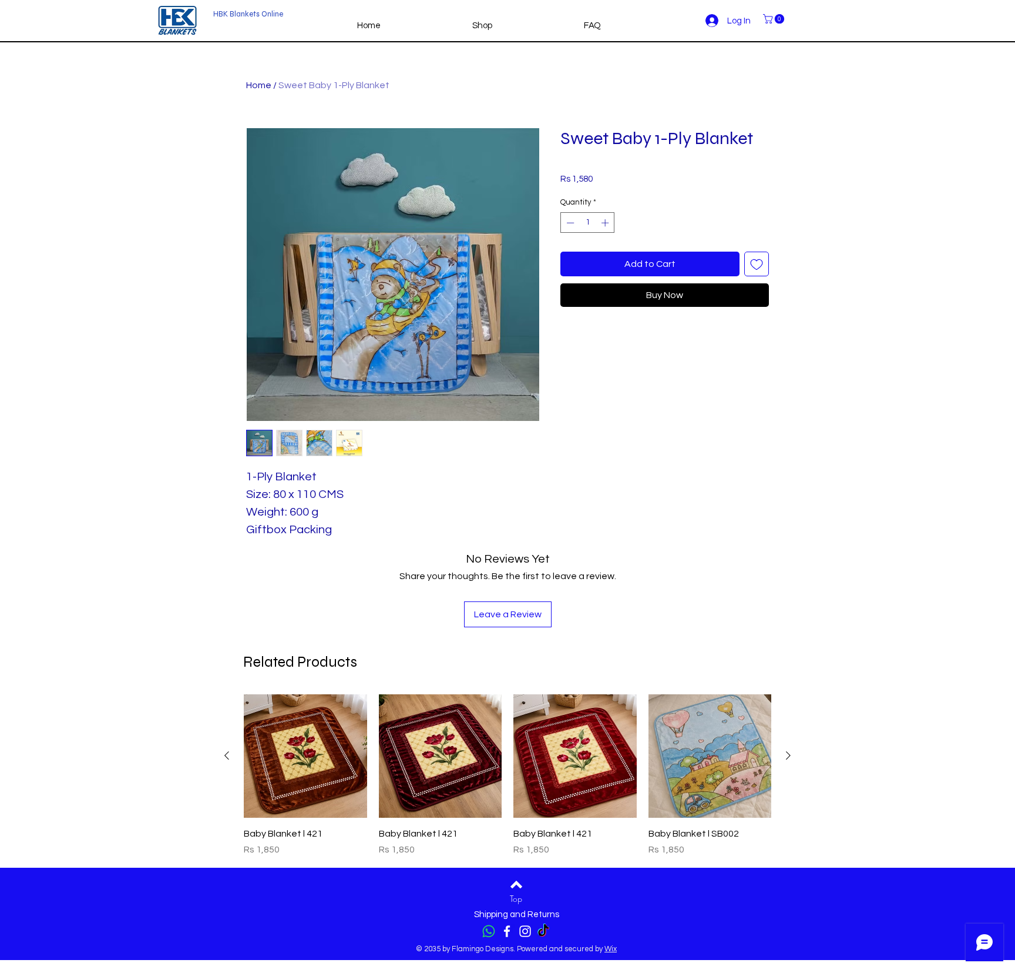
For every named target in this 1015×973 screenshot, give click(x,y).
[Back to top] (516, 884)
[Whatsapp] (488, 931)
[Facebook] (507, 931)
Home (258, 85)
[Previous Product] (227, 755)
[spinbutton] (587, 223)
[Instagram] (525, 931)
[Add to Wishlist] (756, 264)
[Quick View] (305, 756)
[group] (507, 775)
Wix (610, 949)
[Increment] (606, 223)
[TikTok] (543, 931)
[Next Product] (788, 755)
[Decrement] (569, 223)
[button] (775, 19)
